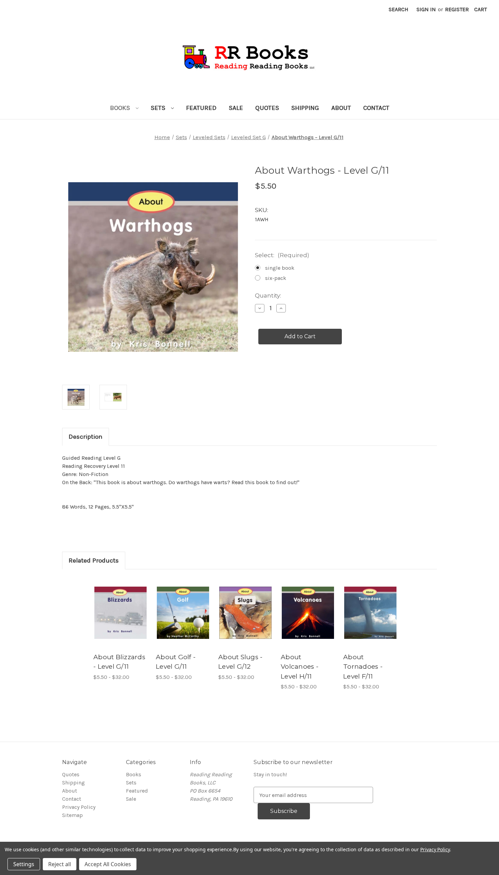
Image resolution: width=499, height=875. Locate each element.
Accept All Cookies (108, 864)
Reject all (59, 864)
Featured (201, 108)
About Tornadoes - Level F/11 (363, 666)
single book (279, 268)
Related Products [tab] (94, 560)
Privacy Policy (78, 807)
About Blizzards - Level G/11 (119, 662)
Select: (282, 255)
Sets (159, 108)
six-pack (275, 278)
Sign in (426, 9)
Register (457, 9)
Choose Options (120, 619)
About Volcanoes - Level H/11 (299, 666)
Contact (376, 108)
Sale (236, 108)
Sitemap (72, 815)
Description (86, 436)
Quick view (117, 603)
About (341, 108)
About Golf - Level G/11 (176, 662)
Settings (23, 864)
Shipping (305, 108)
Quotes (267, 108)
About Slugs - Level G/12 (240, 662)
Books (121, 108)
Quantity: (268, 295)
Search (398, 9)
